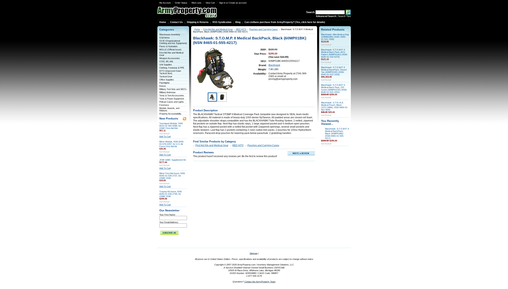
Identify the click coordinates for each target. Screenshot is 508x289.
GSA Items (164, 37)
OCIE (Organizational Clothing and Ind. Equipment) (173, 42)
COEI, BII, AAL (166, 61)
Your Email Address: (169, 222)
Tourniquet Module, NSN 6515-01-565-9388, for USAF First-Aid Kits (171, 125)
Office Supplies (166, 79)
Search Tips (344, 16)
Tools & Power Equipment (171, 98)
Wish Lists (196, 3)
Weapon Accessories (169, 58)
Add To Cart (165, 136)
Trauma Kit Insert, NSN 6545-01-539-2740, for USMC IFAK (170, 193)
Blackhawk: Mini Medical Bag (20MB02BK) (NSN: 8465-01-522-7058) (335, 36)
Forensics (164, 105)
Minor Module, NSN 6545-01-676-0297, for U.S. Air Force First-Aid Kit (171, 144)
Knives (162, 86)
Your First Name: (167, 215)
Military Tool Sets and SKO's (173, 89)
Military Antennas (167, 92)
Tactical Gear (165, 76)
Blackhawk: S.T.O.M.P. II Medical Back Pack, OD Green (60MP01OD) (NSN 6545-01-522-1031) (334, 88)
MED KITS (241, 29)
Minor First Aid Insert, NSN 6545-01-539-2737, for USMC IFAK (172, 175)
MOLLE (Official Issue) (170, 49)
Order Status (181, 3)
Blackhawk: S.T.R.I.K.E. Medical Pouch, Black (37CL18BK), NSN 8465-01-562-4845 (334, 106)
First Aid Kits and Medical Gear (218, 29)
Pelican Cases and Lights (171, 102)
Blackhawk (274, 65)
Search (310, 12)
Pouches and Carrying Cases (263, 29)
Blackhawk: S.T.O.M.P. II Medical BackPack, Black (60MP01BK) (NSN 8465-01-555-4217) (337, 133)
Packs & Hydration (168, 46)
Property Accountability (170, 114)
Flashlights (164, 83)
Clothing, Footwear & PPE (171, 68)
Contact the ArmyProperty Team (259, 281)
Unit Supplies (165, 64)
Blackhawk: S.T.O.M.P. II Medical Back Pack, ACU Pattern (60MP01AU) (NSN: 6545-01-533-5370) (334, 53)
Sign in (222, 3)
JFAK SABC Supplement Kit (172, 160)
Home (197, 29)
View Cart (210, 3)
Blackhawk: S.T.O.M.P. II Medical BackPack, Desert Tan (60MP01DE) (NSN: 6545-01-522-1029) (334, 71)
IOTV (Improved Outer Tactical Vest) (170, 72)
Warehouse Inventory (169, 34)
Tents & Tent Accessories (171, 95)
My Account (165, 3)
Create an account (237, 3)
